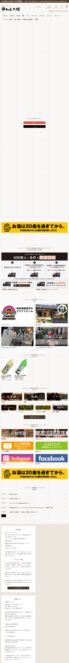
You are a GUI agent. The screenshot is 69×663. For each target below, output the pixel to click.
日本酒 (18, 15)
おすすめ (12, 15)
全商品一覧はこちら (34, 417)
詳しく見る (18, 588)
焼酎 (23, 15)
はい (34, 122)
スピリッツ (57, 15)
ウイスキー (34, 15)
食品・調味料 (17, 19)
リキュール (49, 15)
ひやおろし (5, 15)
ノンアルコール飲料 (7, 19)
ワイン (27, 15)
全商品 (36, 19)
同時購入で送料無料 (28, 19)
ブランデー (41, 15)
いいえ (34, 126)
